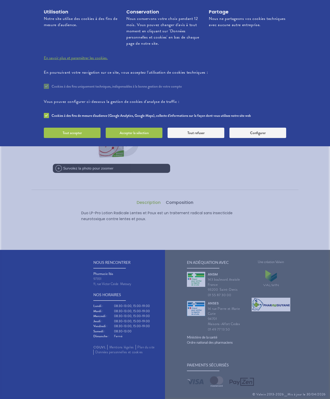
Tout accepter (72, 132)
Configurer (258, 132)
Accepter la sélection (134, 132)
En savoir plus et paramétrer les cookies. (76, 58)
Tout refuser (196, 132)
